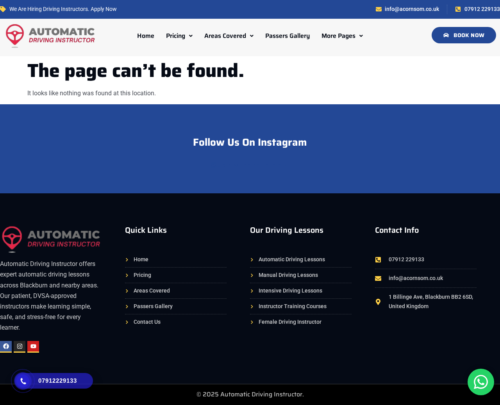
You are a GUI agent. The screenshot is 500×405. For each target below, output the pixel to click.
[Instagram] (19, 347)
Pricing (175, 36)
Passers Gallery (287, 36)
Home (145, 36)
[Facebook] (6, 347)
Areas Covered (225, 36)
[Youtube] (33, 347)
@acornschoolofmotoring (250, 165)
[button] (179, 36)
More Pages (338, 36)
